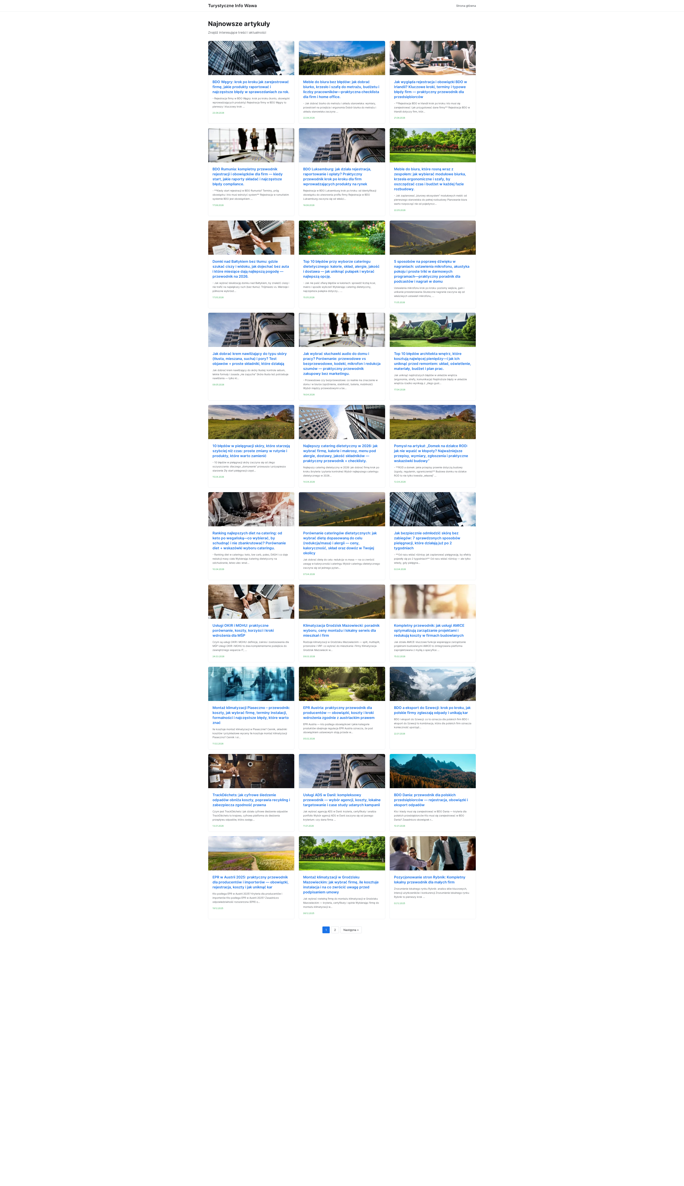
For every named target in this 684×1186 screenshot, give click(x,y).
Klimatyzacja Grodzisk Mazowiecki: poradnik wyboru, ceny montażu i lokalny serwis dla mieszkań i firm (341, 630)
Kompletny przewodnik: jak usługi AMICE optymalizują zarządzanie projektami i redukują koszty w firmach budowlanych (429, 630)
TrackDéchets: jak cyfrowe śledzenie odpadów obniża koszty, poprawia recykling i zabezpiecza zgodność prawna (251, 800)
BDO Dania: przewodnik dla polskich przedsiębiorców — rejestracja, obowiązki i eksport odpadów (431, 800)
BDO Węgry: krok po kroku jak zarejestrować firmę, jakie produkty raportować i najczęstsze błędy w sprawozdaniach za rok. (251, 87)
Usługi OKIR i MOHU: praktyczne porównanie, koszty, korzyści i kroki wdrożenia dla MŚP (243, 630)
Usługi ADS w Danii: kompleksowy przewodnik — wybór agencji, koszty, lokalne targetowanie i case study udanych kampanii (342, 800)
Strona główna (466, 5)
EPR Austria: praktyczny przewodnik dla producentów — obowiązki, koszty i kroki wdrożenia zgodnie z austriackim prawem (339, 713)
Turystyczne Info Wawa (232, 5)
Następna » (351, 930)
